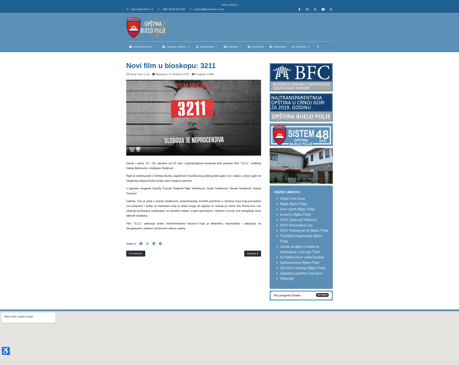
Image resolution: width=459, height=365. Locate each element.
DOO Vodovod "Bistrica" (298, 220)
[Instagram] (307, 9)
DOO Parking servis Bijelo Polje (304, 230)
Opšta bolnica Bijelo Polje (299, 262)
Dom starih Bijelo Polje (297, 209)
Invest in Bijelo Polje (295, 214)
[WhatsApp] (331, 9)
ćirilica (225, 4)
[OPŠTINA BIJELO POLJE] (146, 27)
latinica (233, 4)
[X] (147, 244)
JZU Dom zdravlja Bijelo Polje (302, 268)
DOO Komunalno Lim (296, 225)
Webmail (287, 278)
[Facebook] (299, 9)
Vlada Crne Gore (292, 198)
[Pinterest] (160, 244)
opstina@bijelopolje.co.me (209, 9)
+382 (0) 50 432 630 (173, 9)
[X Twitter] (315, 9)
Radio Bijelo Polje (293, 204)
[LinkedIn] (154, 244)
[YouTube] (323, 9)
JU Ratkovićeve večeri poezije (302, 257)
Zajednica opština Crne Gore (301, 273)
